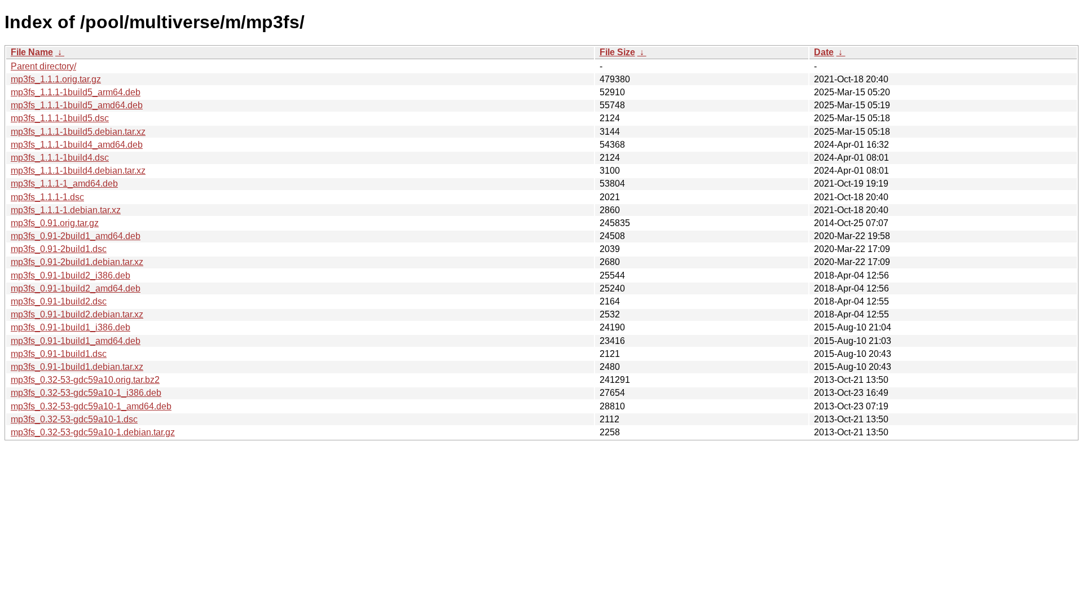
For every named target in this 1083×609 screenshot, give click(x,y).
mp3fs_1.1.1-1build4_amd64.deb (77, 144)
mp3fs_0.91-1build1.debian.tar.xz (77, 367)
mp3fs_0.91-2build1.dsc (59, 249)
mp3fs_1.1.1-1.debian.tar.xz (66, 210)
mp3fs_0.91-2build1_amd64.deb (75, 236)
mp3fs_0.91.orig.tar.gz (55, 223)
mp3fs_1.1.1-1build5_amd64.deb (77, 105)
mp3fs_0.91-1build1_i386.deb (70, 327)
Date (824, 52)
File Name (32, 52)
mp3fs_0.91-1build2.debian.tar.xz (77, 314)
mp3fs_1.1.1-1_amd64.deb (64, 183)
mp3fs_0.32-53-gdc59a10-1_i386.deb (86, 393)
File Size (617, 52)
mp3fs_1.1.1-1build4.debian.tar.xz (78, 170)
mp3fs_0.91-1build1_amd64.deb (75, 341)
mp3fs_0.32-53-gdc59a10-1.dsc (74, 419)
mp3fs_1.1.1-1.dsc (47, 197)
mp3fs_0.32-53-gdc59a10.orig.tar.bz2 (85, 380)
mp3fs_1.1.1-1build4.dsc (60, 157)
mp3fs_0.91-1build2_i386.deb (70, 275)
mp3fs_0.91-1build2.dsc (59, 301)
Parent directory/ (43, 66)
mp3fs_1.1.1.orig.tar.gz (56, 79)
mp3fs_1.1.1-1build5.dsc (60, 118)
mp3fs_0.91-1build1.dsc (59, 354)
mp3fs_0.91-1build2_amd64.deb (75, 288)
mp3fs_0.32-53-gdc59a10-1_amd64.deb (91, 406)
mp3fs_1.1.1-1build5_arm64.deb (75, 92)
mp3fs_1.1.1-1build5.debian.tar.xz (78, 131)
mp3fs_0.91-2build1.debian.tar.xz (77, 262)
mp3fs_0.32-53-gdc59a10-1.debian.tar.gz (93, 432)
